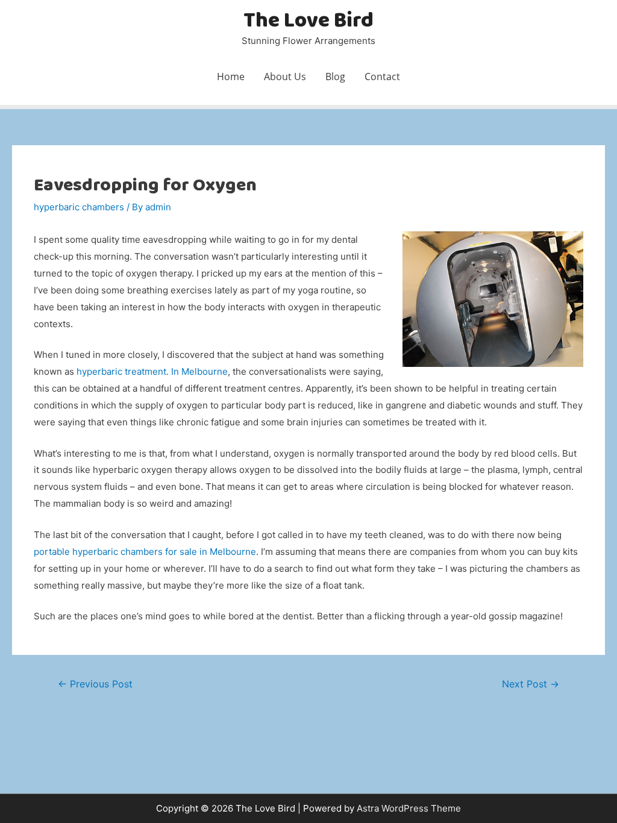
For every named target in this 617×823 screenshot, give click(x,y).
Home (231, 76)
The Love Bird (308, 21)
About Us (285, 76)
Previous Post (95, 684)
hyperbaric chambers (79, 207)
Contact (382, 76)
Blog (335, 76)
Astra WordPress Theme (409, 808)
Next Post (530, 684)
